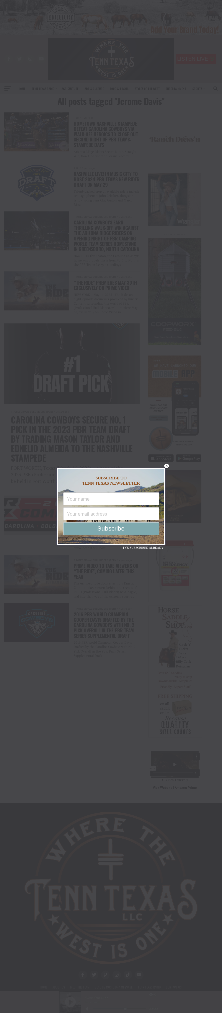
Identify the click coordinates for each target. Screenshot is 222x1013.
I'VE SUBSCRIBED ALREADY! (144, 547)
